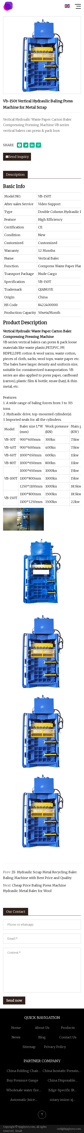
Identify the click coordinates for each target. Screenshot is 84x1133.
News (16, 1037)
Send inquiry (19, 157)
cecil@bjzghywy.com (69, 1128)
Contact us (67, 1037)
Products (68, 1028)
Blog (42, 1037)
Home (16, 1028)
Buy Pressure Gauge (22, 1080)
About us (42, 1028)
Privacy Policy (55, 1047)
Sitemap (29, 1047)
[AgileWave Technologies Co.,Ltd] (8, 6)
